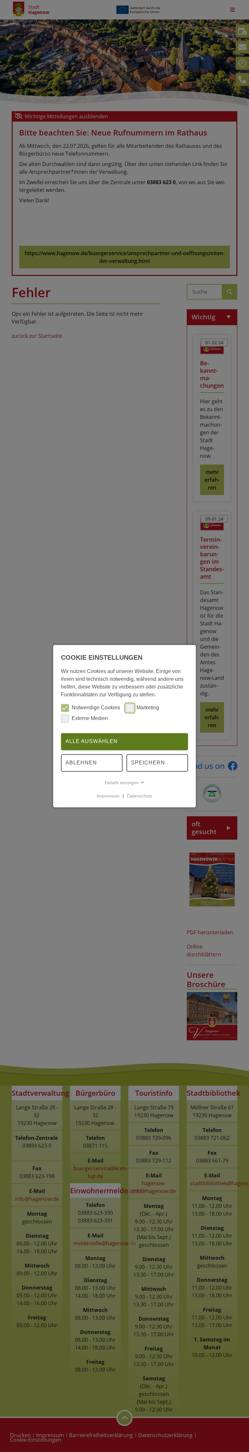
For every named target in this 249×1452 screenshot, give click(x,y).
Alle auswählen (91, 741)
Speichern (148, 762)
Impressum (108, 795)
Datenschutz (139, 795)
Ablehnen (81, 762)
